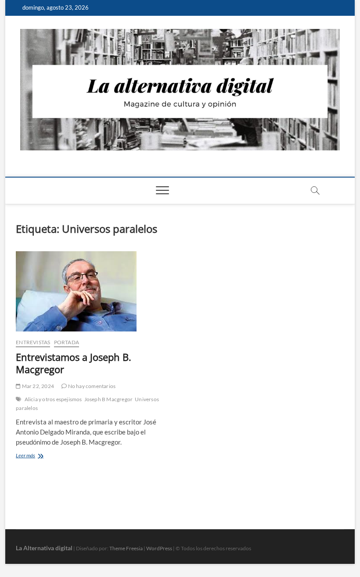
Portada (66, 342)
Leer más (40, 456)
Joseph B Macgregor (108, 399)
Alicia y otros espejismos (53, 399)
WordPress (159, 548)
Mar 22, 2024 (37, 386)
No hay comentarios (91, 386)
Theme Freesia (126, 548)
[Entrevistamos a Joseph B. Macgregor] (94, 291)
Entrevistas (33, 342)
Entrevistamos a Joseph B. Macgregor (73, 363)
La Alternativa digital (44, 548)
